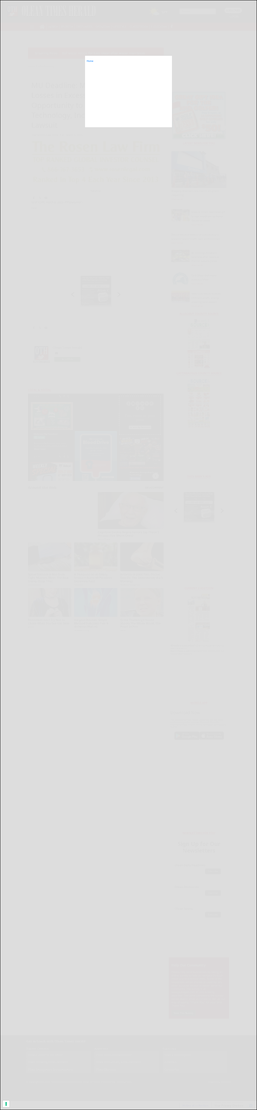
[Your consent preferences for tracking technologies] (6, 1104)
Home (90, 61)
